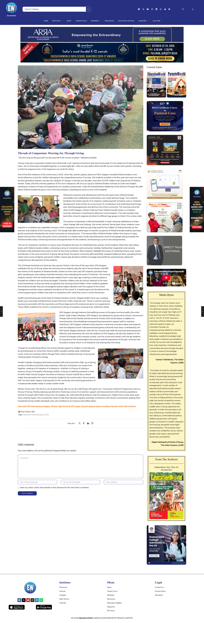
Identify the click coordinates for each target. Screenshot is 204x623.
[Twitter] (80, 423)
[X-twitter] (143, 9)
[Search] (88, 9)
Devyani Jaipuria (87, 183)
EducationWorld (85, 618)
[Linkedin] (156, 9)
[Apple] (165, 9)
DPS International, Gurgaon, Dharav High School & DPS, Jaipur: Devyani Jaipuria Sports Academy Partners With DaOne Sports (81, 406)
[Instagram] (152, 9)
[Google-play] (169, 9)
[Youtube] (148, 9)
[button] (183, 9)
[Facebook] (139, 9)
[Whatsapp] (161, 9)
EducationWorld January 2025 (36, 414)
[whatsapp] (91, 423)
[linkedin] (88, 423)
